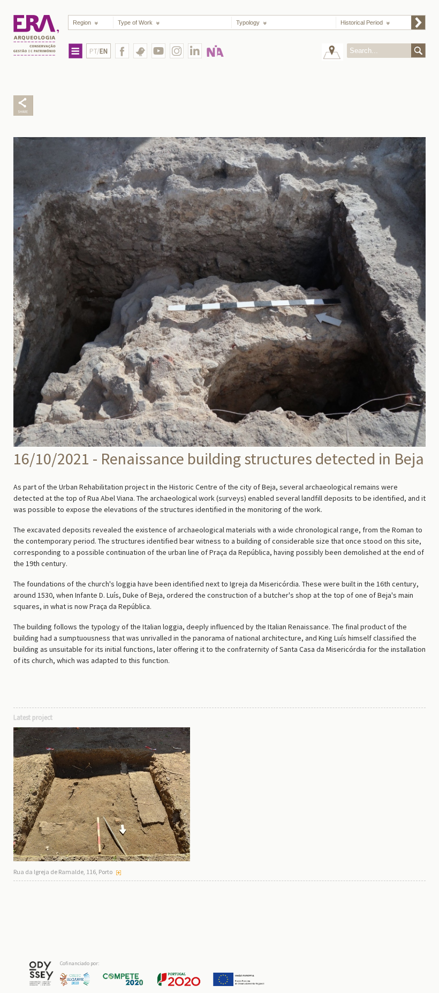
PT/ (98, 51)
